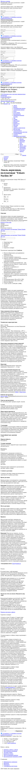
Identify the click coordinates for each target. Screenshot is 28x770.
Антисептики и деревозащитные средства (20, 131)
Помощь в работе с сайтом (11, 749)
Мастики (15, 125)
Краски (15, 107)
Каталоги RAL (22, 142)
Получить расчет (5, 85)
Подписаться (19, 731)
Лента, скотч (23, 146)
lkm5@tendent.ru (16, 563)
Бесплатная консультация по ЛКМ (13, 756)
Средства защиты (22, 150)
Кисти (21, 144)
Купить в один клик (6, 222)
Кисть (2, 396)
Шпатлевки (16, 121)
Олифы (15, 119)
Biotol (16, 392)
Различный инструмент (23, 148)
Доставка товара (8, 752)
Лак (14, 118)
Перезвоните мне (5, 38)
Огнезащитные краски (19, 108)
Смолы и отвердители (19, 127)
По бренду (18, 102)
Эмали (15, 105)
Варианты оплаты (8, 753)
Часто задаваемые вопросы (11, 755)
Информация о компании (10, 762)
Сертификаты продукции (10, 766)
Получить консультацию (7, 20)
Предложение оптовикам (10, 751)
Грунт (14, 111)
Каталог (6, 158)
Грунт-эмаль (16, 112)
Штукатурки (16, 129)
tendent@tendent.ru (10, 687)
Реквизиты (6, 764)
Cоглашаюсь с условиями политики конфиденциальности (11, 17)
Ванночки (22, 140)
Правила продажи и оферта (8, 612)
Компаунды (16, 123)
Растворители (17, 114)
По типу (12, 102)
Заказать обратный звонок (8, 101)
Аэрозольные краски (18, 109)
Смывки (15, 134)
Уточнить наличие (5, 63)
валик (6, 396)
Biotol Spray (23, 392)
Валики (22, 139)
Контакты (6, 763)
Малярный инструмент (19, 136)
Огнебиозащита (17, 133)
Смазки (15, 126)
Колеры (15, 122)
